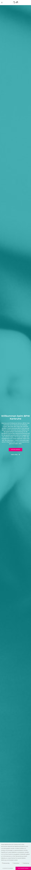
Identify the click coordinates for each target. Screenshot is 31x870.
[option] (15, 435)
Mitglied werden (15, 449)
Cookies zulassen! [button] (7, 868)
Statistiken (16, 863)
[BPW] (16, 2)
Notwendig (6, 863)
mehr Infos (14, 454)
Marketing (26, 863)
